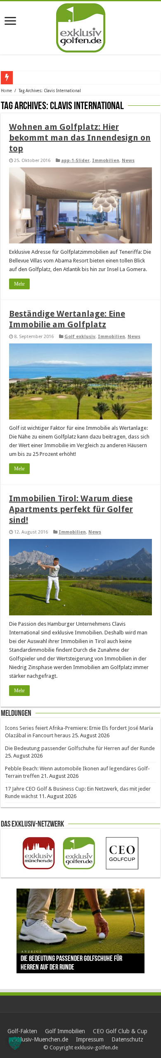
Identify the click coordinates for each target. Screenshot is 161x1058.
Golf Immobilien (65, 1031)
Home (6, 90)
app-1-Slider (75, 160)
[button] (15, 1043)
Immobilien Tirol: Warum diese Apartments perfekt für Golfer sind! (71, 509)
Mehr (19, 284)
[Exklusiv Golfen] (80, 26)
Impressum (90, 1039)
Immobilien (105, 160)
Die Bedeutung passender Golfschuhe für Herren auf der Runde (80, 748)
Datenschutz (127, 1039)
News (128, 160)
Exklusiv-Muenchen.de (40, 1039)
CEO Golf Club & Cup (120, 1031)
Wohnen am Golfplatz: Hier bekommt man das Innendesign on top (80, 137)
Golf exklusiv (79, 336)
